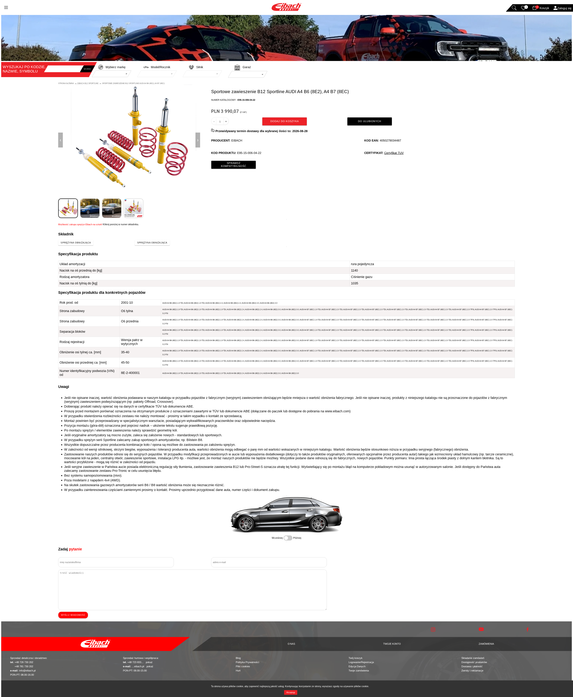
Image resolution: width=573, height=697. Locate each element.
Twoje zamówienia (359, 670)
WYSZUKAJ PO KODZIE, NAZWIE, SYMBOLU (24, 69)
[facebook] (527, 630)
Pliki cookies (243, 666)
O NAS (291, 644)
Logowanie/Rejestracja (361, 662)
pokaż (149, 662)
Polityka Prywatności (247, 662)
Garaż (247, 67)
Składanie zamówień (472, 658)
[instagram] (433, 631)
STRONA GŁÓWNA (66, 83)
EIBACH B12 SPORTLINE (87, 83)
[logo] (95, 644)
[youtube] (481, 630)
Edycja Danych (357, 666)
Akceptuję (290, 692)
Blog (238, 658)
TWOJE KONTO (392, 644)
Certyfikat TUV (394, 153)
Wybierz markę (115, 67)
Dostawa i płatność (472, 666)
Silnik (199, 67)
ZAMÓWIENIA (486, 644)
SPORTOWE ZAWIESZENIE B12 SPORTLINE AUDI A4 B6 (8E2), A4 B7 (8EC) (133, 83)
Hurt (238, 670)
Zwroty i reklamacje (472, 670)
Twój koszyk (355, 658)
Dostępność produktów (474, 662)
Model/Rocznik (160, 67)
